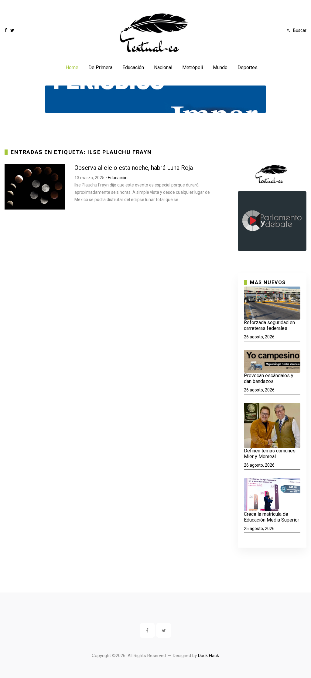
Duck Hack (208, 655)
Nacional (163, 67)
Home (72, 67)
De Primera (100, 67)
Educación (133, 67)
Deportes (248, 67)
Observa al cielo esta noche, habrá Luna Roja (133, 167)
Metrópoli (192, 67)
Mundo (220, 67)
